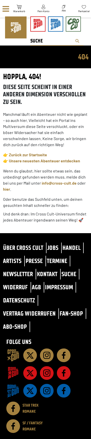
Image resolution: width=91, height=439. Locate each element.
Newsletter (18, 274)
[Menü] (6, 9)
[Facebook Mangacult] (64, 373)
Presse (34, 261)
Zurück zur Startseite (28, 154)
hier (6, 189)
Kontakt (47, 274)
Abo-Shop (15, 326)
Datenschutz (19, 300)
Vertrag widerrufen (29, 313)
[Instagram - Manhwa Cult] (47, 391)
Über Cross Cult (23, 247)
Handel (71, 247)
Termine (57, 261)
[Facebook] (64, 355)
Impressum (59, 287)
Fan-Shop (71, 313)
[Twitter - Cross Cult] (30, 355)
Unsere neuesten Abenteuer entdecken (44, 160)
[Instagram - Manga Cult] (47, 373)
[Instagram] (47, 355)
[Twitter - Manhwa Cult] (30, 391)
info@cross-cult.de (59, 183)
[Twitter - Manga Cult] (30, 373)
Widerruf (15, 287)
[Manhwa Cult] (13, 391)
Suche (68, 274)
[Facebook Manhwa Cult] (64, 391)
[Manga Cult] (13, 373)
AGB (36, 287)
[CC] (13, 355)
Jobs (52, 247)
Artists (12, 261)
